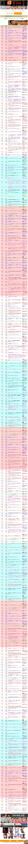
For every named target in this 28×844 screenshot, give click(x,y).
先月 (7, 18)
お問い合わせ (13, 840)
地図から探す (22, 10)
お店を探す (14, 10)
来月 (21, 18)
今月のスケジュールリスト (13, 18)
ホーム (6, 10)
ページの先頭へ (20, 840)
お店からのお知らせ (9, 13)
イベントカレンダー (17, 13)
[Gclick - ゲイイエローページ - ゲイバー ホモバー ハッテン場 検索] (13, 2)
